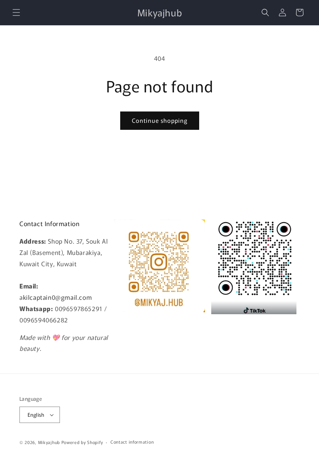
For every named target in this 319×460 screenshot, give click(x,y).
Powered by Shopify (82, 442)
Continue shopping (160, 120)
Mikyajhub (49, 442)
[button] (16, 12)
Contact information (132, 442)
